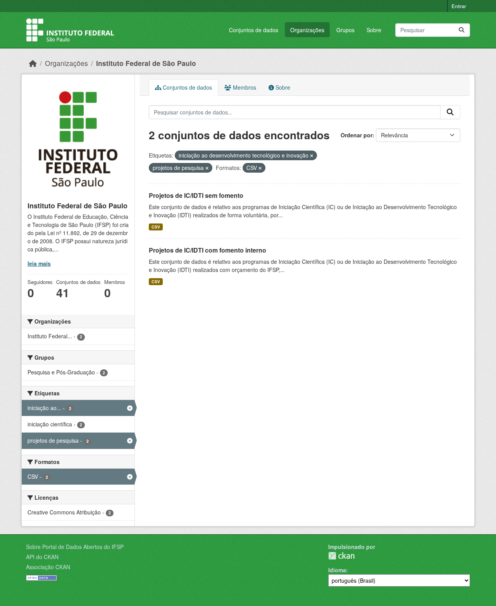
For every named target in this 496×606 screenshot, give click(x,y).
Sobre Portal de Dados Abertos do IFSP (75, 547)
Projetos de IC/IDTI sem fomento (196, 195)
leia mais (39, 263)
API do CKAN (42, 557)
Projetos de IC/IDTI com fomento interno (207, 250)
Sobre (374, 30)
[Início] (33, 63)
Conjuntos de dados (253, 30)
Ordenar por (356, 135)
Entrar (458, 6)
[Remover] (311, 155)
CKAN (341, 556)
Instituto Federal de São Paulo (146, 63)
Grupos (345, 30)
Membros (243, 87)
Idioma (337, 570)
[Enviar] (461, 30)
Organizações (307, 30)
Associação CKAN (48, 567)
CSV (156, 227)
